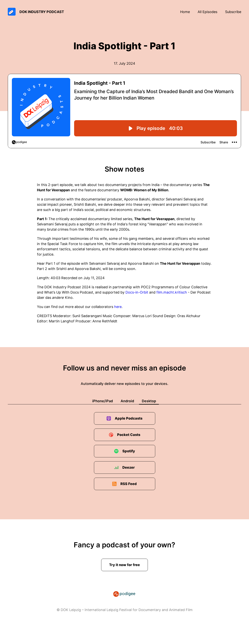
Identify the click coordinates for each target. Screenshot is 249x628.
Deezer (128, 467)
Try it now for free (124, 565)
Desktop (149, 401)
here (118, 307)
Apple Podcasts (128, 418)
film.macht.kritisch (171, 292)
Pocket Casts (128, 435)
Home (185, 12)
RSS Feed (128, 484)
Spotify (128, 451)
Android (127, 401)
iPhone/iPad (102, 401)
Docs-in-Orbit (136, 292)
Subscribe (233, 12)
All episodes (207, 12)
